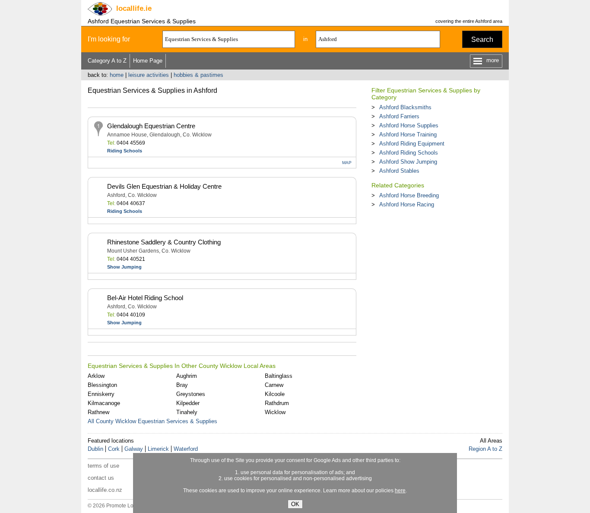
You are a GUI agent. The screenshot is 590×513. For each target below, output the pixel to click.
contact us (101, 478)
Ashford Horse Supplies (408, 125)
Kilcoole (275, 394)
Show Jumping (124, 266)
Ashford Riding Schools (408, 152)
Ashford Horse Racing (406, 204)
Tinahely (186, 412)
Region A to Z (485, 449)
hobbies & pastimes (198, 75)
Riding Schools (124, 150)
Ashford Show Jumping (408, 161)
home (117, 75)
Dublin (95, 449)
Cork (114, 449)
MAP (347, 162)
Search (482, 39)
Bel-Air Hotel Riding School (145, 297)
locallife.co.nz (105, 490)
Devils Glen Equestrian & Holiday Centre (164, 186)
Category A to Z (107, 60)
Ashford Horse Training (408, 134)
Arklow (96, 376)
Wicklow (275, 412)
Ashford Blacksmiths (405, 107)
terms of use (103, 465)
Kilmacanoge (104, 403)
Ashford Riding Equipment (411, 143)
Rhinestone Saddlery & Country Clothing (164, 242)
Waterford (186, 449)
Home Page (147, 60)
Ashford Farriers (399, 116)
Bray (182, 385)
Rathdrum (277, 403)
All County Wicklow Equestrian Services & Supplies (152, 421)
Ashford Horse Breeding (409, 195)
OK (295, 504)
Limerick (158, 449)
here (400, 491)
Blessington (102, 385)
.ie (134, 8)
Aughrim (186, 376)
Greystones (190, 394)
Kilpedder (188, 403)
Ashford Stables (399, 171)
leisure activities (148, 75)
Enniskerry (101, 394)
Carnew (274, 385)
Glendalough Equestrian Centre (151, 126)
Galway (133, 449)
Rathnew (98, 412)
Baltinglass (278, 376)
